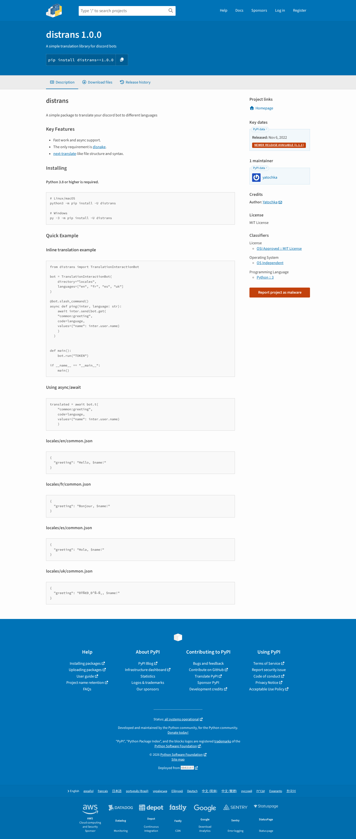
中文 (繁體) (229, 791)
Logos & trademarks (148, 682)
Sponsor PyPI (208, 682)
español (88, 791)
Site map (178, 759)
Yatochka (270, 202)
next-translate (64, 153)
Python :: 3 (265, 277)
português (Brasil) (137, 791)
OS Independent (270, 263)
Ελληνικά (177, 791)
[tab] (62, 82)
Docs (239, 10)
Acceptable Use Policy (266, 689)
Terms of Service (266, 663)
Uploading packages (85, 669)
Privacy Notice (266, 682)
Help (223, 10)
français (103, 791)
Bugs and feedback (208, 663)
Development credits (206, 689)
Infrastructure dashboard (145, 669)
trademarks (222, 741)
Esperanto (275, 791)
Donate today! (178, 732)
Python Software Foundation (176, 746)
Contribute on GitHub (206, 669)
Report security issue (269, 669)
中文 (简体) (209, 791)
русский (246, 791)
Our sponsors (148, 689)
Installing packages (85, 663)
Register (299, 10)
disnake (99, 147)
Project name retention (85, 682)
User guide (85, 676)
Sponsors (259, 10)
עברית (260, 791)
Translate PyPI (206, 676)
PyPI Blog (145, 663)
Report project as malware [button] (280, 292)
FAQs (87, 689)
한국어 (291, 791)
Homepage (264, 108)
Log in (280, 10)
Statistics (147, 676)
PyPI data (259, 129)
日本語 (117, 791)
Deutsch (192, 791)
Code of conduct (267, 676)
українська (160, 791)
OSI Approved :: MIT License (279, 248)
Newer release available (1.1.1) (279, 145)
